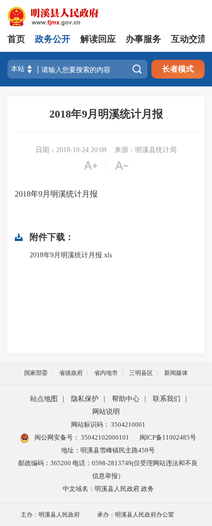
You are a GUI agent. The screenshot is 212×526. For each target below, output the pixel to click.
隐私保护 (85, 399)
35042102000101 (104, 437)
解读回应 (98, 39)
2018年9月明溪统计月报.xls (71, 255)
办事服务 (143, 39)
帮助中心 (126, 399)
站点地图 (44, 399)
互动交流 (189, 39)
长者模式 (178, 69)
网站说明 (106, 411)
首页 (16, 39)
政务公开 (53, 39)
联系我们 (166, 399)
